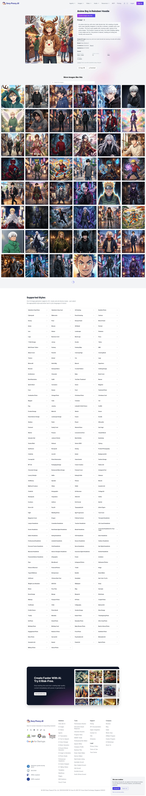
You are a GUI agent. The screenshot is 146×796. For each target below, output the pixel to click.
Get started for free (40, 744)
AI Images (61, 777)
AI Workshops (110, 792)
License (79, 62)
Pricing (119, 3)
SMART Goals (78, 788)
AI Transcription (62, 786)
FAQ (91, 786)
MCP (113, 3)
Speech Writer (78, 794)
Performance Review (80, 774)
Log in (132, 3)
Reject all (124, 788)
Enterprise (93, 789)
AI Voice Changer (63, 792)
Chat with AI (61, 774)
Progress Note (78, 785)
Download (92, 67)
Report (91, 45)
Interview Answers (79, 782)
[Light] (127, 3)
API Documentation (95, 777)
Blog (107, 777)
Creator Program (110, 789)
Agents (60, 783)
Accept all (116, 788)
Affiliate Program (110, 786)
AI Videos (61, 780)
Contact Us (93, 783)
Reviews (108, 774)
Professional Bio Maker (80, 791)
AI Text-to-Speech (63, 789)
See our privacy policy (118, 792)
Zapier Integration (95, 780)
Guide (107, 780)
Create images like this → (86, 15)
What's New (109, 783)
